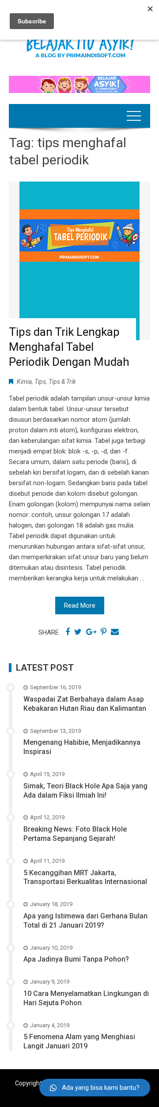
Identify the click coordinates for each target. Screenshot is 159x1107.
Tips (40, 381)
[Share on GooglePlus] (91, 632)
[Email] (115, 632)
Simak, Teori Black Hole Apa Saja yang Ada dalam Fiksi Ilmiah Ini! (85, 790)
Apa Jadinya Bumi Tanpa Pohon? (76, 959)
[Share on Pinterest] (103, 632)
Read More (79, 605)
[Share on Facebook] (67, 632)
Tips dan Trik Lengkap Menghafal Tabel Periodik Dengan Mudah (69, 346)
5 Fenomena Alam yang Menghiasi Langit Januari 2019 (79, 1041)
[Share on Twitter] (78, 632)
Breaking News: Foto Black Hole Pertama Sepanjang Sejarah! (75, 834)
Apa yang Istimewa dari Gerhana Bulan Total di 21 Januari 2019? (85, 920)
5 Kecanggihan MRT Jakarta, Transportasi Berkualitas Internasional (85, 877)
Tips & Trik (62, 381)
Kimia (24, 381)
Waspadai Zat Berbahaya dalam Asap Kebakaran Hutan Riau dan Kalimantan (84, 704)
